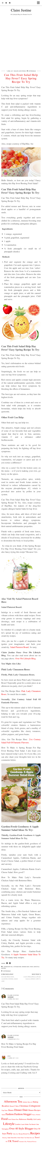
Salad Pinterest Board (19, 647)
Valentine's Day (23, 1141)
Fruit (9, 1119)
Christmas (23, 1105)
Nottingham (7, 971)
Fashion (10, 1114)
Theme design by (21, 1154)
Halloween (22, 1119)
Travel (37, 1137)
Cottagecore (17, 966)
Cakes (17, 1106)
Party (9, 1133)
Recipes (3, 968)
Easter (3, 1114)
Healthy (30, 1119)
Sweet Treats (20, 1137)
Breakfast (5, 1106)
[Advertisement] (21, 42)
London (17, 1124)
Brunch (12, 1106)
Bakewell (30, 1102)
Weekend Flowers (31, 1141)
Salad (9, 1137)
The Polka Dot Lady (29, 1137)
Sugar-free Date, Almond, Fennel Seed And (9, 977)
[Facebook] (9, 3)
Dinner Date (25, 966)
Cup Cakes (5, 1110)
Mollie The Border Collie (32, 1124)
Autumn (25, 1102)
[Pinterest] (6, 3)
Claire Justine (21, 9)
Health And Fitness (20, 71)
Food (31, 966)
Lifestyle (36, 966)
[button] (39, 2)
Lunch (23, 1124)
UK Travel (13, 1141)
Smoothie (14, 1138)
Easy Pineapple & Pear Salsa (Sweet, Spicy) (32, 976)
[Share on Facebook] (7, 963)
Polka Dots (15, 1134)
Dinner (11, 1110)
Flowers (38, 1114)
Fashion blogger (23, 1114)
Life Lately (37, 1119)
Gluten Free (14, 1119)
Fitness (34, 1114)
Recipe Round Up (24, 1134)
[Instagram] (2, 3)
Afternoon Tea (8, 966)
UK (6, 1141)
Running (4, 1137)
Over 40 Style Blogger (21, 1128)
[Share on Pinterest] (10, 963)
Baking (35, 1102)
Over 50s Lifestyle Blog (25, 658)
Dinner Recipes (34, 1110)
